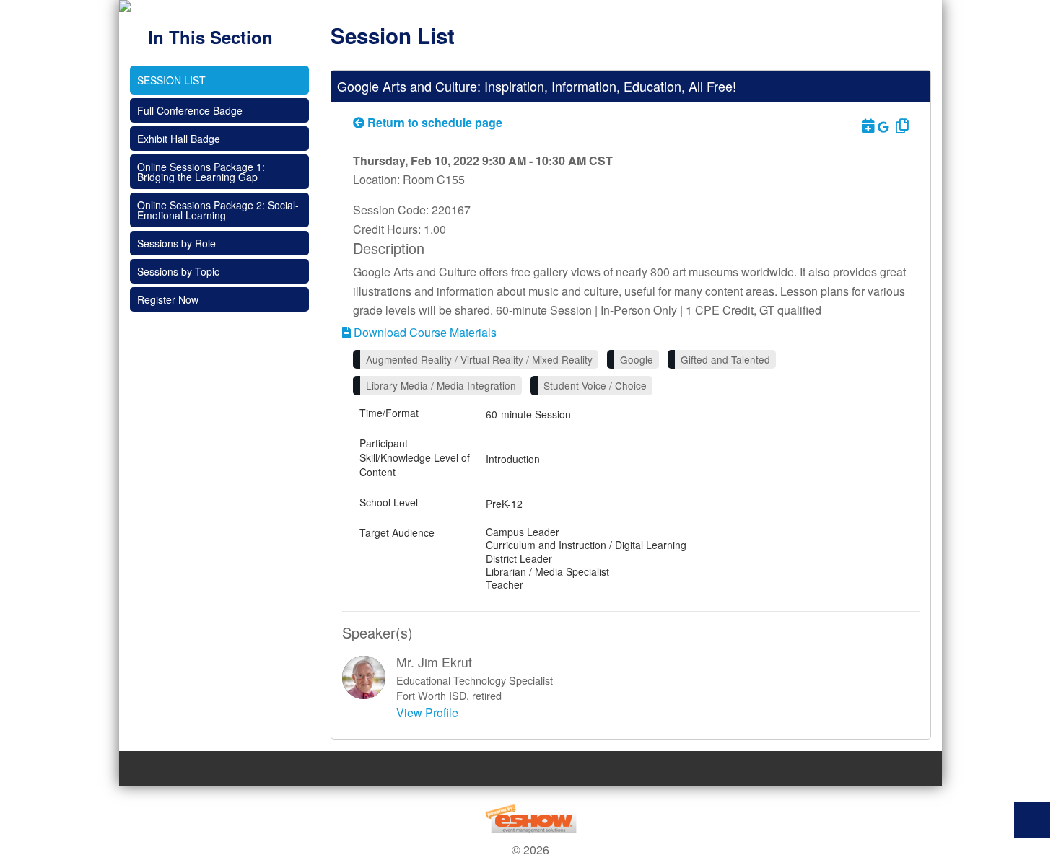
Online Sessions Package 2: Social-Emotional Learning (218, 210)
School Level (388, 502)
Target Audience (397, 532)
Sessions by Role (176, 243)
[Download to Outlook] (867, 125)
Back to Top (1032, 820)
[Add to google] (884, 126)
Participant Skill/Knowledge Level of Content (414, 457)
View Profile (427, 712)
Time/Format (389, 412)
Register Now (167, 299)
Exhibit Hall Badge (178, 138)
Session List (171, 80)
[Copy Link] (900, 125)
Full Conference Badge (190, 110)
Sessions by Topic (178, 271)
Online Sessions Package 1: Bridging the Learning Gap (201, 171)
